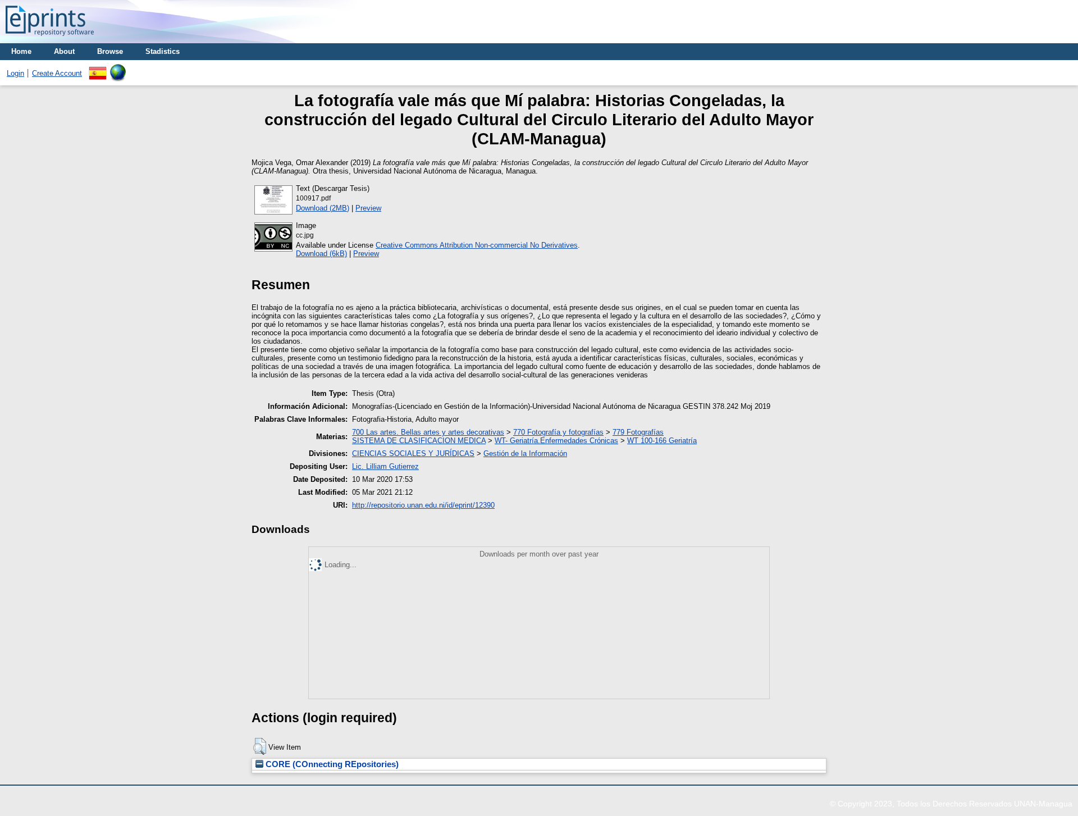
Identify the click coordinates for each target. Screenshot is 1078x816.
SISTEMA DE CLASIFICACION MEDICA (419, 440)
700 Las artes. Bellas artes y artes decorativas (428, 432)
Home (21, 51)
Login (15, 73)
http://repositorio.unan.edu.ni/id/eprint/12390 (423, 505)
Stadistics (162, 51)
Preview (368, 208)
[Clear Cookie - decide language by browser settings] (118, 68)
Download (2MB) (322, 208)
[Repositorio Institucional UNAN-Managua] (49, 39)
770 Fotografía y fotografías (558, 432)
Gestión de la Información (525, 453)
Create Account (57, 73)
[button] (259, 746)
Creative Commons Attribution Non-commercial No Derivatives (477, 245)
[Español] (98, 68)
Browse (110, 51)
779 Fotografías (638, 432)
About (64, 51)
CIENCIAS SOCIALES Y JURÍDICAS (413, 453)
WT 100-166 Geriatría (662, 440)
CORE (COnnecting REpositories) (331, 764)
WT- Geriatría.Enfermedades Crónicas (556, 440)
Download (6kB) (321, 253)
